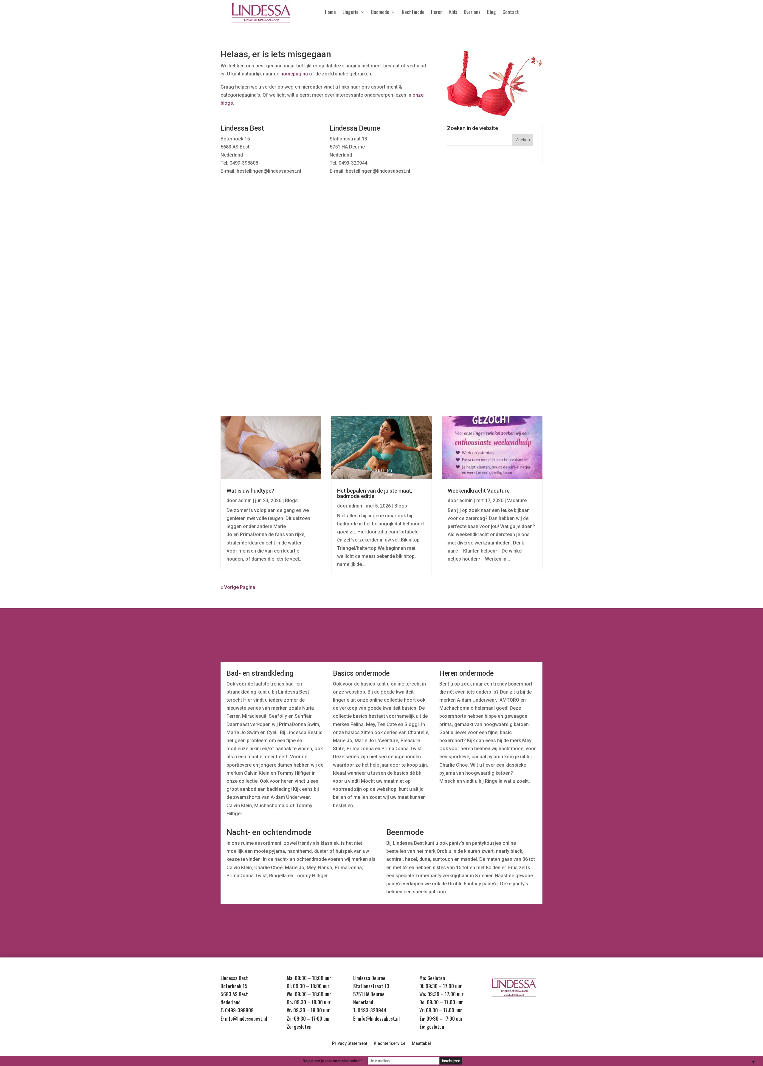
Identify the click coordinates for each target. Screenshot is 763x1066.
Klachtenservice (389, 1043)
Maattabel (421, 1043)
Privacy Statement (349, 1043)
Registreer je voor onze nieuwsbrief (332, 1061)
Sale (519, 292)
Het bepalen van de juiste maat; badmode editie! (374, 493)
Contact (511, 13)
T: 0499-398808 (237, 1010)
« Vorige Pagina (238, 587)
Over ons (472, 13)
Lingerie (350, 13)
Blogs (291, 500)
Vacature (517, 500)
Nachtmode (413, 13)
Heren (437, 13)
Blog (491, 13)
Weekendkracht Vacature (479, 491)
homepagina (294, 74)
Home (330, 13)
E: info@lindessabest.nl (244, 1018)
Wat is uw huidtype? (250, 491)
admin (245, 500)
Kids (453, 13)
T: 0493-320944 (369, 1010)
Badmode (380, 13)
